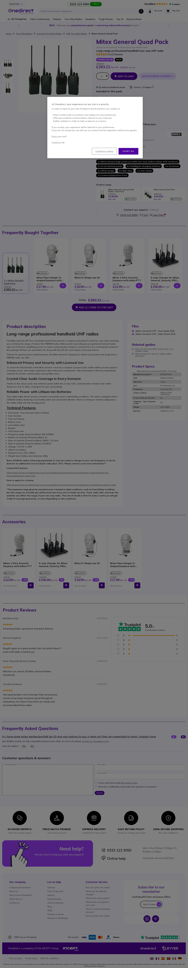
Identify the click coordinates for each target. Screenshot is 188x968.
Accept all (128, 151)
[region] (95, 127)
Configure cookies (104, 151)
